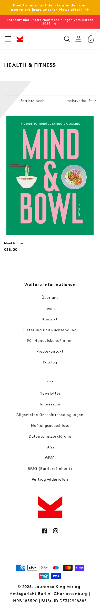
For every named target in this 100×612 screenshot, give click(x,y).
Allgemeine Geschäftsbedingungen (50, 414)
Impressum (50, 404)
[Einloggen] (78, 39)
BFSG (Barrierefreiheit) (50, 468)
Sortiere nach (33, 100)
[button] (8, 39)
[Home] (19, 39)
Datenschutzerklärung (50, 436)
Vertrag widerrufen (50, 479)
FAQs (50, 447)
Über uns (50, 297)
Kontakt (50, 319)
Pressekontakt (50, 351)
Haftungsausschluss (50, 425)
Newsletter (50, 393)
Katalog (50, 362)
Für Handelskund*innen (50, 340)
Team (50, 308)
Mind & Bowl (14, 243)
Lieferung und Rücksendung (50, 330)
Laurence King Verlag (57, 586)
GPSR (50, 457)
